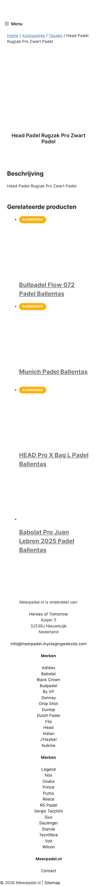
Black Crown (48, 679)
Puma (48, 793)
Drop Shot (48, 703)
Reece (48, 799)
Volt (48, 841)
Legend (48, 769)
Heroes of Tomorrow (48, 614)
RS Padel (48, 805)
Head (48, 727)
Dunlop (48, 709)
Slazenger (48, 823)
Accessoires (33, 35)
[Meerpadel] (50, 10)
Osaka (49, 781)
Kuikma (48, 745)
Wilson (48, 847)
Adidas (48, 667)
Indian (48, 733)
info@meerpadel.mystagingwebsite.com (49, 643)
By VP (48, 691)
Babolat (48, 673)
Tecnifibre (48, 835)
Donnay (48, 697)
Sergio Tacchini (48, 811)
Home (12, 35)
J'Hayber (48, 739)
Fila (48, 721)
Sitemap (52, 882)
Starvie (48, 829)
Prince (48, 787)
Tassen (55, 35)
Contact (48, 870)
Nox (48, 775)
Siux (48, 817)
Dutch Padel (48, 715)
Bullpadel (48, 685)
